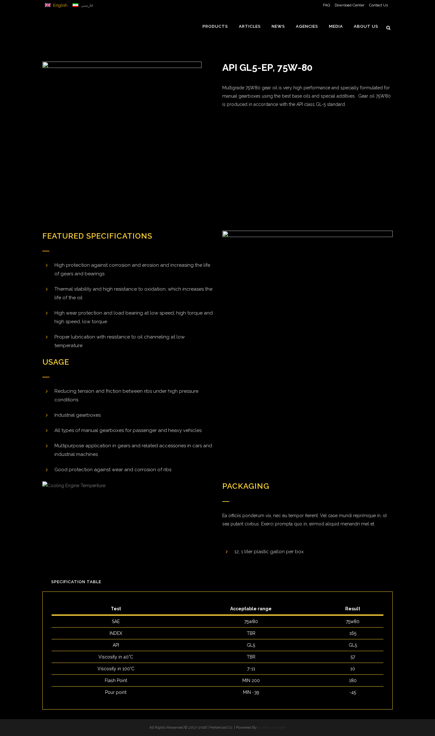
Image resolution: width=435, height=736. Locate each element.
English (60, 5)
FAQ (326, 5)
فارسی (86, 5)
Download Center (349, 5)
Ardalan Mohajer (272, 727)
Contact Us (378, 5)
